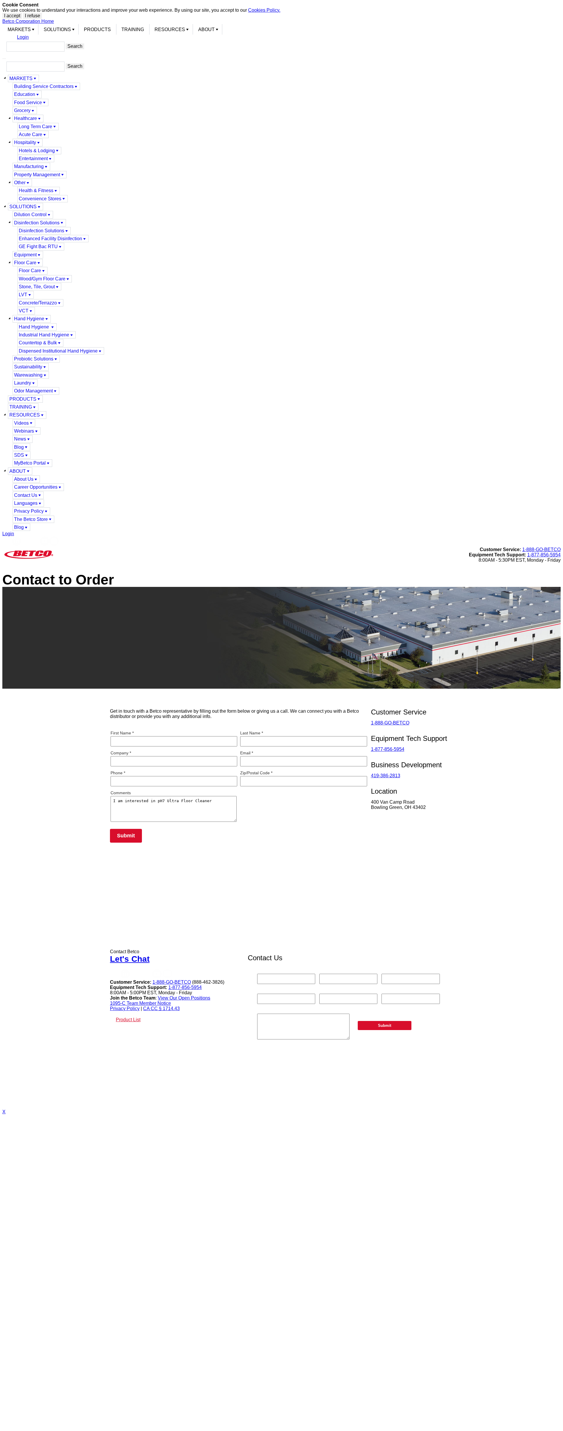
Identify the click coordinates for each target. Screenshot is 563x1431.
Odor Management (33, 390)
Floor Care (25, 262)
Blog (19, 447)
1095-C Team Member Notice (140, 1003)
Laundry (22, 382)
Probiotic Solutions (33, 358)
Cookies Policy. (264, 10)
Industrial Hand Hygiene (44, 334)
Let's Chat (130, 958)
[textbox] (35, 46)
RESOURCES (170, 29)
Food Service (28, 102)
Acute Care (30, 134)
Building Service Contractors (44, 86)
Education (24, 94)
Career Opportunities (35, 487)
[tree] (281, 302)
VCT (23, 310)
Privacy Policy (29, 511)
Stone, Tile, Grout (37, 286)
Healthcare (25, 118)
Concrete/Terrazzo (38, 302)
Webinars (24, 431)
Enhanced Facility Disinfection (50, 238)
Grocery (22, 110)
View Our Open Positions (184, 997)
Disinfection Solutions (37, 222)
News (20, 438)
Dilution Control (30, 214)
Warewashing (28, 374)
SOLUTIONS (57, 29)
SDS (19, 455)
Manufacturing (29, 166)
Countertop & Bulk (38, 342)
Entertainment (33, 158)
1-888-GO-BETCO (541, 549)
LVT (23, 294)
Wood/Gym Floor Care (42, 278)
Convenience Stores (40, 198)
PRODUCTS (97, 29)
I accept (12, 15)
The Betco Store (31, 519)
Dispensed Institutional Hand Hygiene (58, 350)
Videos (21, 423)
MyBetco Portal (30, 462)
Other (20, 182)
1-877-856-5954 (544, 554)
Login (23, 37)
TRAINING (132, 29)
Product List (128, 1019)
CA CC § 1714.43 (161, 1008)
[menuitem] (20, 29)
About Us (23, 479)
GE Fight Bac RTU (38, 246)
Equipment (25, 254)
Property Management (37, 174)
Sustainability (28, 366)
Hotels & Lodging (37, 150)
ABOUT (206, 29)
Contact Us (25, 495)
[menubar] (281, 29)
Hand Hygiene (29, 318)
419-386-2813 (385, 775)
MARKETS (19, 29)
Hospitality (25, 142)
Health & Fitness (36, 190)
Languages (26, 503)
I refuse (32, 15)
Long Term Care (35, 126)
